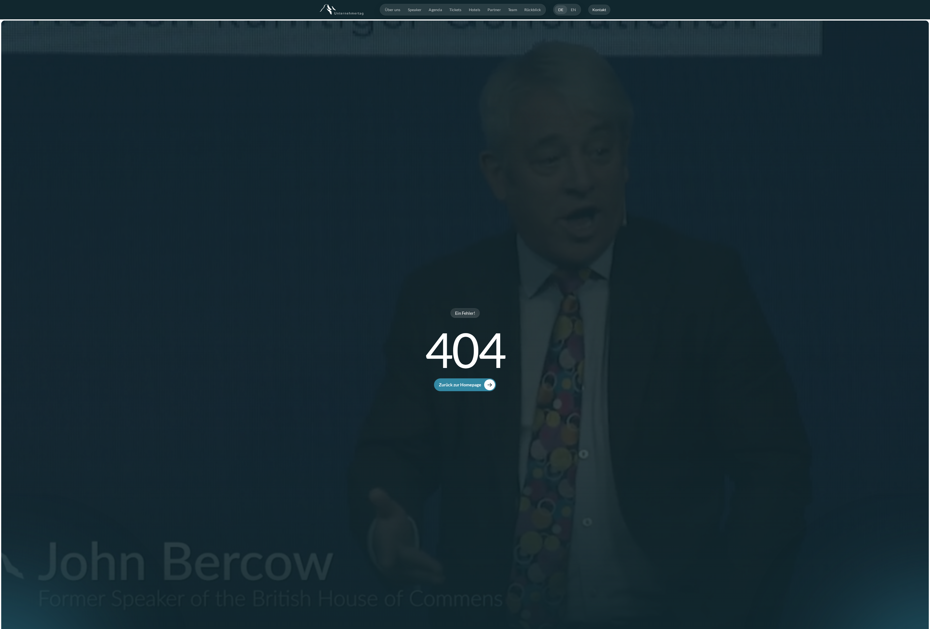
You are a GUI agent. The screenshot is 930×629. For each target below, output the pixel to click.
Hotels (474, 9)
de (561, 9)
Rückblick (532, 9)
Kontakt (599, 9)
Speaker (415, 9)
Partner (494, 9)
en (573, 9)
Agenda (435, 9)
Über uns (393, 9)
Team (512, 9)
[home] (341, 9)
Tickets (455, 9)
